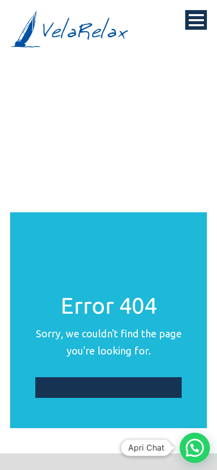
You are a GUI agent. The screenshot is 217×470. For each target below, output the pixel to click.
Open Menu (196, 20)
